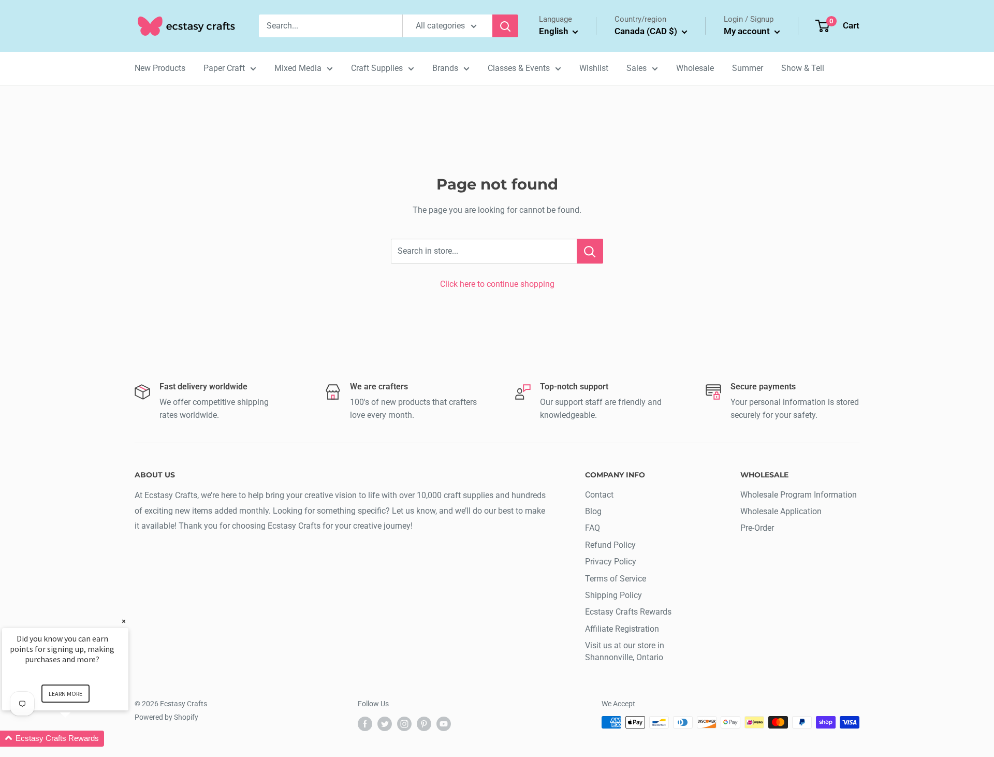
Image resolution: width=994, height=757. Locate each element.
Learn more (65, 693)
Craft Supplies (377, 68)
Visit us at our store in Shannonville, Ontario (624, 651)
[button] (77, 739)
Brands (445, 68)
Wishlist (593, 68)
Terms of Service (615, 579)
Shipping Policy (613, 595)
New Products (160, 68)
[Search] (505, 25)
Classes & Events (519, 68)
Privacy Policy (610, 561)
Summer (747, 68)
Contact (599, 495)
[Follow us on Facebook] (365, 723)
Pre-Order (757, 528)
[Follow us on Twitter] (384, 723)
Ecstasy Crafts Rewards (628, 612)
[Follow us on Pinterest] (424, 723)
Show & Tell (802, 68)
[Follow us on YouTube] (443, 723)
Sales (636, 68)
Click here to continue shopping (497, 284)
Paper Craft (224, 68)
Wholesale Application (781, 511)
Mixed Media (297, 68)
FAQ (592, 528)
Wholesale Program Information (798, 495)
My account (748, 31)
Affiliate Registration (622, 629)
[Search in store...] (590, 251)
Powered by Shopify (166, 717)
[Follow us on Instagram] (404, 723)
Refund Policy (610, 545)
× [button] (124, 621)
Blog (593, 511)
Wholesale (695, 68)
